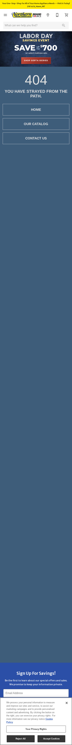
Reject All (21, 738)
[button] (5, 15)
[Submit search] (63, 25)
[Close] (66, 703)
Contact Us (36, 138)
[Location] (48, 15)
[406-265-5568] (57, 15)
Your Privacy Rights (35, 729)
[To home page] (26, 15)
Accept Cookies (51, 738)
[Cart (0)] (67, 15)
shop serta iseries (36, 60)
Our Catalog (36, 124)
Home (36, 109)
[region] (36, 721)
